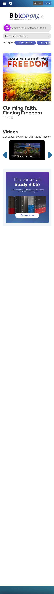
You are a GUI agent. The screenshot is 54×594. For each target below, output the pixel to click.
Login (47, 3)
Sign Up (37, 3)
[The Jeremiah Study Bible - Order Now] (27, 197)
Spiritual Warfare (25, 43)
